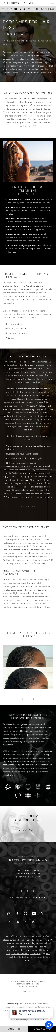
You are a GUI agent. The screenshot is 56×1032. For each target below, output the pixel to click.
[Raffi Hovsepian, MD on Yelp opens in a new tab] (20, 8)
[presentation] (24, 699)
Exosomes (31, 41)
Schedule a (28, 818)
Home (5, 41)
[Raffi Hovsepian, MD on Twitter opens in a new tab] (11, 8)
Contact (28, 830)
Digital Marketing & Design (30, 985)
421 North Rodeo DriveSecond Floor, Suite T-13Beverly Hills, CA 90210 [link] (28, 873)
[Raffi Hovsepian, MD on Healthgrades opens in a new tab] (28, 8)
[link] (28, 900)
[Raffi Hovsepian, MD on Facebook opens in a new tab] (7, 8)
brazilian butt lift (34, 950)
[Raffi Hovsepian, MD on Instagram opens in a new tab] (2, 8)
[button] (52, 3)
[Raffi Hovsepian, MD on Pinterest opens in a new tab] (37, 8)
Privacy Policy (28, 992)
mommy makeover (20, 953)
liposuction (35, 953)
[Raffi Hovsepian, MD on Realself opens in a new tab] (33, 8)
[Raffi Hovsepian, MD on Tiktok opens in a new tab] (24, 8)
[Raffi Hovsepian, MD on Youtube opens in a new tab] (15, 8)
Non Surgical (17, 41)
